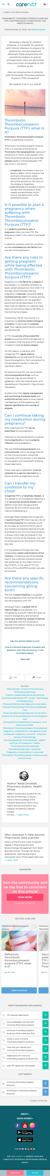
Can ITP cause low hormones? (21, 1065)
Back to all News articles (17, 12)
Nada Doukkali (38, 29)
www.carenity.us (18, 1156)
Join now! (25, 897)
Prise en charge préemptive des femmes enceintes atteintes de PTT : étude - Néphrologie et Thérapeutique (25, 698)
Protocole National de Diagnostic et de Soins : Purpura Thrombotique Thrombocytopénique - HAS (25, 707)
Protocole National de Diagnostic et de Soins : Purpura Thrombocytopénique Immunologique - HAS (25, 716)
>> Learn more (22, 815)
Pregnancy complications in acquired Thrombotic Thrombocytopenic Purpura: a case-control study (25, 755)
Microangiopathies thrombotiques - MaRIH (25, 740)
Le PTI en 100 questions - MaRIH (24, 743)
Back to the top (39, 1100)
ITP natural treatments (18, 1015)
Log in (35, 1173)
